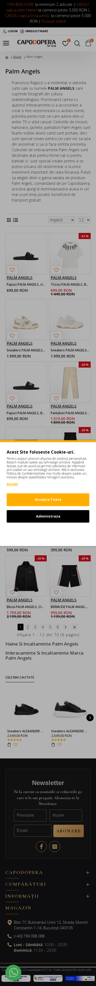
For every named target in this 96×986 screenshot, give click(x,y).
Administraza (48, 516)
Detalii (12, 484)
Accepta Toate (48, 499)
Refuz (48, 532)
